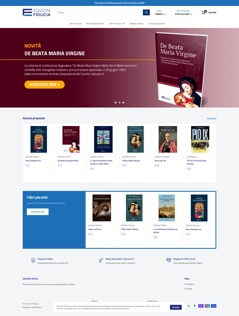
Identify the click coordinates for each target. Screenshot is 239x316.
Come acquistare (157, 23)
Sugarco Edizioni (161, 157)
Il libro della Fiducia (131, 160)
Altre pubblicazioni (95, 23)
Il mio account (182, 13)
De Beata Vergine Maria (68, 160)
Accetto (175, 307)
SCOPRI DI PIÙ (37, 211)
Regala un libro (137, 23)
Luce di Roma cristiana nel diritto (165, 231)
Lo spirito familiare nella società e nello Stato (101, 162)
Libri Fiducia (75, 23)
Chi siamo (189, 284)
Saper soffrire (94, 229)
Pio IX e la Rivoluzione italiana (196, 162)
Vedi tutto (212, 118)
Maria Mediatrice (33, 160)
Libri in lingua (115, 23)
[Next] (216, 152)
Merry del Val (160, 160)
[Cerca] (146, 12)
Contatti (189, 288)
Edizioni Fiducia (32, 157)
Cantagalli (192, 157)
